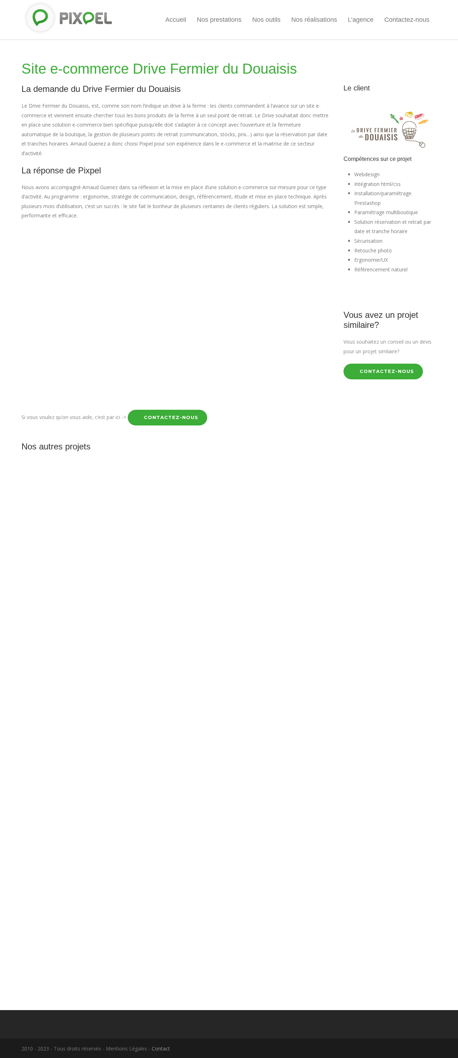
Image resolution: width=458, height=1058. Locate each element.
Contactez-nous (406, 19)
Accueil (175, 19)
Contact (161, 1048)
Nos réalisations (314, 19)
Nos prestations (219, 19)
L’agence (361, 19)
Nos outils (266, 19)
